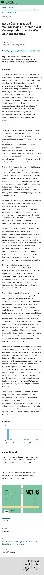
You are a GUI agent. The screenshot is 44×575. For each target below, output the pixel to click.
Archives (12, 8)
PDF (6, 520)
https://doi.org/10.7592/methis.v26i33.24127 (23, 51)
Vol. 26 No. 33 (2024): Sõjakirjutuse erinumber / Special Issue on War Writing (20, 11)
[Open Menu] (2, 2)
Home (4, 8)
